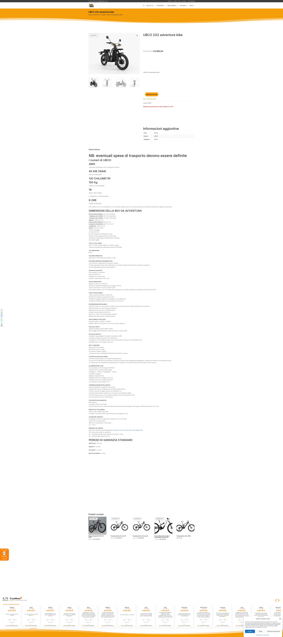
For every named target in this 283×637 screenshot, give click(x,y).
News (179, 1)
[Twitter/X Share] (1, 312)
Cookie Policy (259, 634)
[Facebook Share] (1, 309)
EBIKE (103, 14)
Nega (260, 631)
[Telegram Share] (1, 322)
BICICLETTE (149, 5)
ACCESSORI (183, 5)
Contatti (175, 1)
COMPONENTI (160, 5)
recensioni (20, 600)
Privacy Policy (266, 634)
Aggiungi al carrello (151, 94)
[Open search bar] (143, 5)
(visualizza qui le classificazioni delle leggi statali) (128, 430)
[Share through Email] (1, 325)
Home (90, 14)
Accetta (250, 631)
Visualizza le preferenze (273, 631)
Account (184, 1)
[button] (280, 619)
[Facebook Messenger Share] (1, 316)
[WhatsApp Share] (1, 319)
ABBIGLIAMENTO (171, 5)
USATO (191, 5)
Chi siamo (170, 1)
